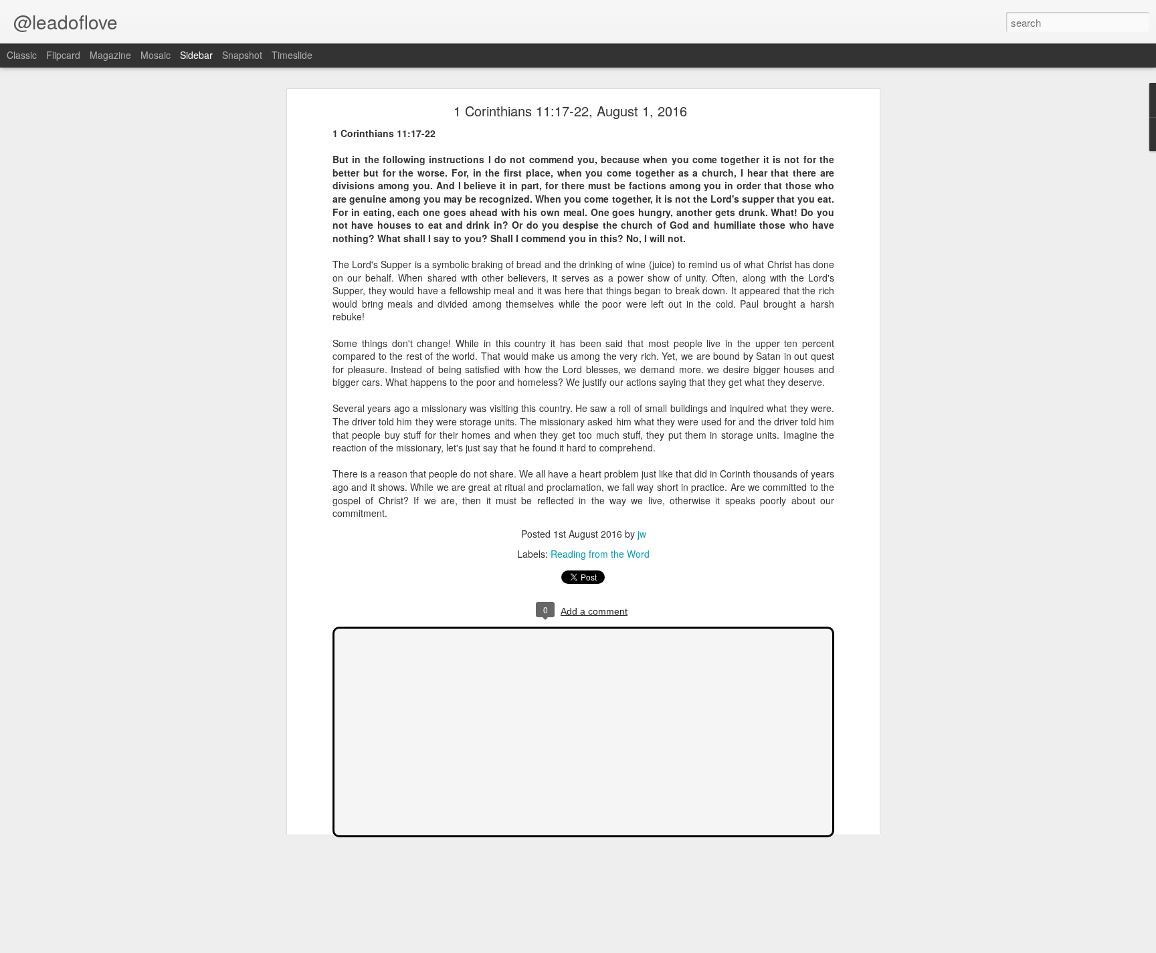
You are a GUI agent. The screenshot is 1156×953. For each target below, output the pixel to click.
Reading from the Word (600, 553)
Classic (22, 55)
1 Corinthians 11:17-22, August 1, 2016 (570, 110)
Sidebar (196, 55)
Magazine (110, 55)
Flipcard (63, 55)
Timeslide (292, 55)
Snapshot (242, 55)
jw (642, 533)
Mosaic (155, 55)
